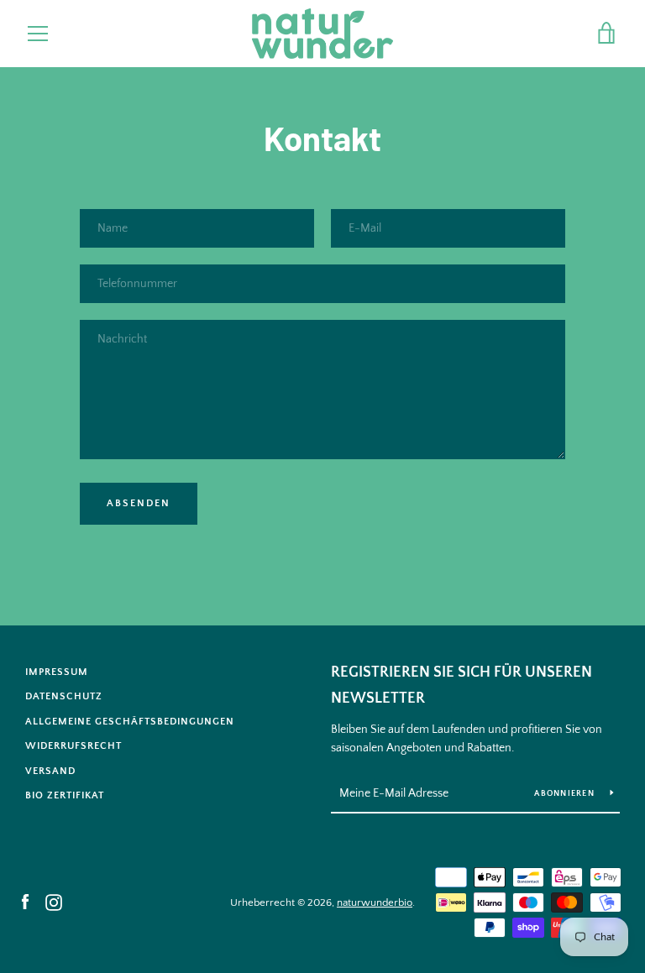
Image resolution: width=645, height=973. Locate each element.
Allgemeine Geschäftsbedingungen (129, 721)
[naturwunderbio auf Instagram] (53, 901)
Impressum (56, 672)
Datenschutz (63, 696)
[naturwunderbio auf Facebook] (25, 901)
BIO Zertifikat (64, 795)
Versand (50, 771)
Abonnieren (565, 793)
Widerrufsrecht (73, 745)
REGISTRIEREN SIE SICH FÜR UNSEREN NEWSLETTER (461, 685)
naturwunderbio (374, 902)
